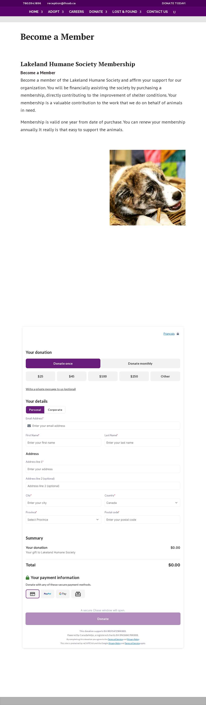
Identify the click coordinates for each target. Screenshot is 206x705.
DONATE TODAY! (173, 3)
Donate (96, 12)
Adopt (54, 12)
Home (34, 12)
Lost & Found (124, 12)
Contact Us (157, 12)
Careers (76, 12)
